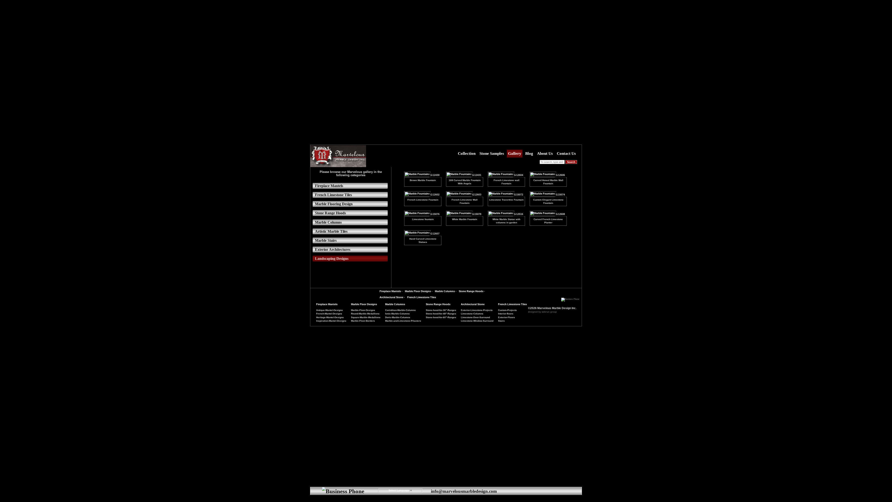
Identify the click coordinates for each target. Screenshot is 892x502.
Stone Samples (491, 153)
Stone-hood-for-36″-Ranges (441, 310)
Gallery (514, 153)
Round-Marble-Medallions (365, 313)
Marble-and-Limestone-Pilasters (403, 321)
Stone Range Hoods (471, 291)
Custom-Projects (507, 310)
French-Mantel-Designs (329, 313)
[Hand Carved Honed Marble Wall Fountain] (543, 175)
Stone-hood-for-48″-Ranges (441, 313)
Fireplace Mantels (390, 291)
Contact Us (566, 153)
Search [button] (571, 162)
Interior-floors (505, 313)
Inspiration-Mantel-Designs (331, 321)
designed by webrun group (542, 312)
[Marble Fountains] (501, 194)
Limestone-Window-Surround (477, 321)
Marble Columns (445, 291)
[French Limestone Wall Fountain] (501, 175)
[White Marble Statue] (501, 214)
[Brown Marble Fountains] (417, 175)
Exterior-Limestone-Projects (477, 310)
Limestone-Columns (472, 313)
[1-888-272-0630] (570, 298)
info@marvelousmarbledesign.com (464, 491)
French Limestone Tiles (421, 297)
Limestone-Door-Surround (475, 317)
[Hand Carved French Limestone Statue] (417, 233)
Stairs (501, 321)
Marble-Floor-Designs (363, 310)
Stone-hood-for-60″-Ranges (441, 317)
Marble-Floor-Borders (363, 321)
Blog (529, 153)
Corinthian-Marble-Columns (400, 310)
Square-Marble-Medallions (365, 317)
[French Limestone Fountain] (417, 194)
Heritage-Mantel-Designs (330, 317)
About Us (545, 153)
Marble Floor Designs (418, 291)
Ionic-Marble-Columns (397, 313)
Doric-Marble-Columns (397, 317)
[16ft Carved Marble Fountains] (459, 175)
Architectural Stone (391, 297)
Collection (467, 153)
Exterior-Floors (506, 317)
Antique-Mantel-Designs (329, 310)
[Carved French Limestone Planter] (543, 214)
